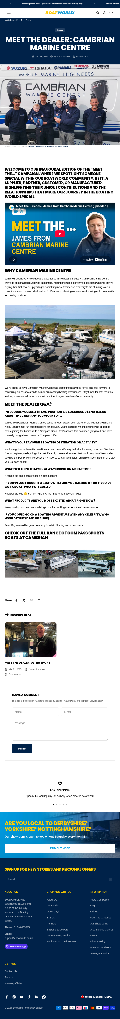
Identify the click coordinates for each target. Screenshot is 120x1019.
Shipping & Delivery (57, 929)
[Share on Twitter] (24, 600)
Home (7, 146)
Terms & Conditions (100, 947)
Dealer (60, 30)
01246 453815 (22, 927)
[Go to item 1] (53, 804)
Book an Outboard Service (61, 941)
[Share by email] (39, 600)
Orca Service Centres (101, 929)
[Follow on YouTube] (22, 997)
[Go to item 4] (63, 804)
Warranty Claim (13, 983)
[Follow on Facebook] (7, 997)
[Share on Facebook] (16, 600)
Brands (51, 917)
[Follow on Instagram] (14, 997)
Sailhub (94, 911)
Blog (92, 905)
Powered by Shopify (33, 1008)
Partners (51, 923)
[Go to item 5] (66, 804)
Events (93, 935)
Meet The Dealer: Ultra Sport (27, 663)
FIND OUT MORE (60, 848)
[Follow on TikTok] (29, 997)
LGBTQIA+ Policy (99, 953)
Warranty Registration (59, 935)
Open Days (53, 911)
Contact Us (11, 971)
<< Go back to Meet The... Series (18, 20)
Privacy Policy (69, 701)
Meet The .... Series (100, 917)
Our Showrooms (99, 923)
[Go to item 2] (56, 804)
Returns (9, 977)
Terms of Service (89, 701)
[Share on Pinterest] (31, 600)
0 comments (82, 56)
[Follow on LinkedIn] (36, 997)
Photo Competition (100, 899)
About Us (52, 899)
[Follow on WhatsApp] (44, 997)
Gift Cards (52, 905)
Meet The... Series (19, 146)
